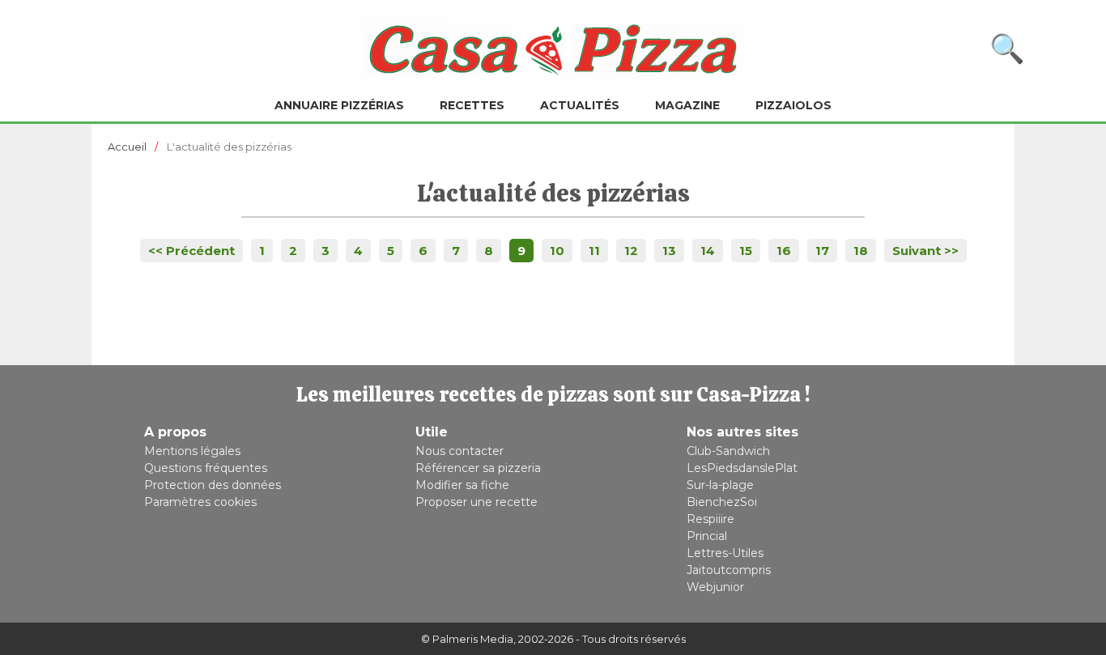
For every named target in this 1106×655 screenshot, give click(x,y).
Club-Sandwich (728, 451)
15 (745, 250)
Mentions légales (192, 451)
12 (631, 250)
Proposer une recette (476, 502)
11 (594, 250)
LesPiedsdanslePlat (742, 468)
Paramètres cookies (200, 502)
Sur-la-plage (720, 485)
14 (707, 250)
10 (557, 250)
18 (860, 250)
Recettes (472, 105)
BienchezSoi (722, 502)
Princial (707, 536)
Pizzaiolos (793, 105)
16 (783, 250)
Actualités (579, 105)
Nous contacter (459, 451)
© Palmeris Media (467, 638)
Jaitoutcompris (729, 570)
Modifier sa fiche (462, 485)
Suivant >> (925, 250)
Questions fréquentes (205, 468)
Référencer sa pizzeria (478, 468)
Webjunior (715, 587)
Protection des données (212, 485)
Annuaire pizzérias (339, 105)
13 (669, 250)
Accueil (127, 146)
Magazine (687, 105)
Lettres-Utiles (725, 553)
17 (822, 250)
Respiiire (710, 519)
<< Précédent (191, 250)
